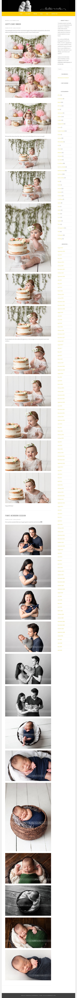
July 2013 (60, 442)
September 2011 (61, 503)
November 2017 (61, 337)
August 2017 (60, 344)
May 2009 (60, 603)
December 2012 (61, 456)
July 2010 (60, 553)
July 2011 (60, 510)
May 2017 (60, 352)
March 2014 (60, 431)
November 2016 (61, 366)
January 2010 (60, 574)
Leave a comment (16, 28)
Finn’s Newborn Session (15, 515)
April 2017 (60, 355)
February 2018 (61, 330)
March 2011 (60, 524)
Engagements (60, 123)
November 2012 (61, 459)
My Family (60, 159)
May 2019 (60, 283)
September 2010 (61, 546)
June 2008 (60, 643)
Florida (59, 134)
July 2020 (60, 255)
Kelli (41, 13)
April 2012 (60, 481)
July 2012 (60, 470)
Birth (59, 109)
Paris (59, 181)
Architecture (60, 98)
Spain (59, 206)
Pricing (35, 13)
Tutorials (59, 221)
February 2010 (61, 571)
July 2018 (60, 316)
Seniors (59, 203)
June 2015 (60, 406)
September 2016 (61, 370)
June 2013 (60, 445)
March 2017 (60, 359)
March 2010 (60, 567)
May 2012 (60, 477)
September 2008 (61, 632)
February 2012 (61, 488)
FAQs (47, 13)
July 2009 (60, 596)
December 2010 (61, 535)
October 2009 (61, 585)
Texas (59, 213)
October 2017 (61, 341)
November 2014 (61, 413)
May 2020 (60, 258)
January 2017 (60, 362)
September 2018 (61, 309)
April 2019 (60, 287)
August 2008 (60, 636)
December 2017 (61, 334)
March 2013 (60, 449)
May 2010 (60, 560)
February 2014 (61, 434)
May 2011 (60, 517)
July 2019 (60, 280)
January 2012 (60, 492)
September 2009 (61, 589)
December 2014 (61, 409)
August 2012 (60, 467)
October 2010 (61, 542)
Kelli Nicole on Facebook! (63, 77)
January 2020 (60, 265)
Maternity (60, 152)
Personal (59, 188)
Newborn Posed (61, 170)
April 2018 (60, 323)
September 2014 (61, 420)
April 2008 (60, 650)
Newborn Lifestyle (61, 167)
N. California (60, 163)
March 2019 (60, 291)
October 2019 (61, 273)
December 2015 (61, 395)
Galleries (27, 13)
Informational (60, 141)
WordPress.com (51, 995)
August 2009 (60, 592)
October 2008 (61, 628)
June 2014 (60, 424)
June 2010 (60, 557)
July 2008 (60, 639)
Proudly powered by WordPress (29, 995)
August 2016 (60, 373)
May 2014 (60, 427)
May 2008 (60, 646)
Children (59, 116)
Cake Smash (60, 113)
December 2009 (61, 578)
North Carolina (61, 177)
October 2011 (61, 499)
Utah (59, 231)
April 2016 (60, 380)
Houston (59, 138)
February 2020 (61, 262)
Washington (60, 235)
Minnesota (60, 156)
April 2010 (60, 564)
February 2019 (61, 294)
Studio (59, 210)
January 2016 (60, 391)
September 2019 (61, 276)
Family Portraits (61, 131)
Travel (59, 217)
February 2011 (61, 528)
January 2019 (60, 298)
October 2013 (61, 438)
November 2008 (61, 625)
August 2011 (60, 506)
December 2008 (61, 621)
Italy (58, 145)
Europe (59, 127)
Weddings (60, 238)
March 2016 (60, 384)
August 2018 (60, 312)
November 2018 (61, 305)
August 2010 (60, 549)
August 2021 (60, 247)
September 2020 (61, 251)
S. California (60, 199)
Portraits (59, 192)
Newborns (60, 174)
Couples (59, 120)
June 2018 (60, 319)
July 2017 (60, 348)
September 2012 (61, 463)
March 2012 (60, 485)
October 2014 (61, 416)
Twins (59, 224)
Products (60, 195)
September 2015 (61, 402)
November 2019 (61, 269)
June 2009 (60, 600)
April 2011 (60, 521)
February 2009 (61, 614)
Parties (59, 185)
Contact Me (54, 13)
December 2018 (61, 301)
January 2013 (60, 452)
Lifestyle (59, 149)
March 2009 (60, 610)
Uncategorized (61, 228)
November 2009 (61, 582)
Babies (59, 102)
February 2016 (61, 388)
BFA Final (60, 106)
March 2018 (60, 327)
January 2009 (60, 618)
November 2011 (61, 495)
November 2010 (61, 539)
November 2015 (61, 398)
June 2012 (60, 474)
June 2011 (60, 513)
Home (21, 13)
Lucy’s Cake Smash (13, 24)
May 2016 (60, 377)
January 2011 (60, 531)
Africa (59, 95)
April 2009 (60, 607)
